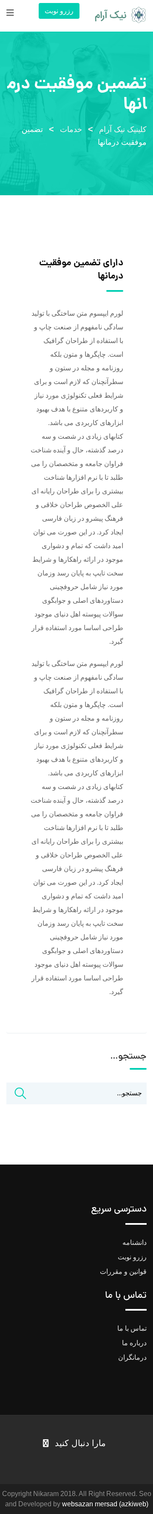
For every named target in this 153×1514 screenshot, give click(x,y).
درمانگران (132, 1357)
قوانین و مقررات (123, 1271)
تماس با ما (132, 1328)
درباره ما (134, 1343)
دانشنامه (134, 1242)
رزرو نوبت (59, 11)
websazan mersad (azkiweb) (105, 1504)
